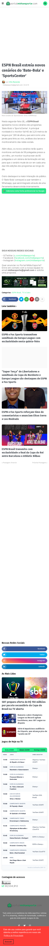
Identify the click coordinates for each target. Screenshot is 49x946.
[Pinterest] (31, 299)
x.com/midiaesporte (24, 255)
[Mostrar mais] (42, 299)
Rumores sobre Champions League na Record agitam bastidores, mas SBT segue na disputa (31, 719)
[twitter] (24, 925)
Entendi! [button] (8, 942)
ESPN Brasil (16, 292)
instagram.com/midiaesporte (29, 260)
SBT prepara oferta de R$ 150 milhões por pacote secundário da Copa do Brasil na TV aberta (24, 705)
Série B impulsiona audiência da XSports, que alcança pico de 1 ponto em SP (32, 731)
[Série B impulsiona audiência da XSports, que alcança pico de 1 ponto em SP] (9, 732)
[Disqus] (24, 493)
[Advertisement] (24, 35)
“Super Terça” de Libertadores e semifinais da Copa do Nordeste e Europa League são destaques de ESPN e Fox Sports (24, 377)
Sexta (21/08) (9, 750)
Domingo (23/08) (39, 750)
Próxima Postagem (39, 463)
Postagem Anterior (10, 463)
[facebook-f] (19, 925)
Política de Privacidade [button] (13, 936)
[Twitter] (21, 299)
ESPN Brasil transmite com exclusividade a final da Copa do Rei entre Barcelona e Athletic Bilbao (23, 453)
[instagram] (30, 925)
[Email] (37, 299)
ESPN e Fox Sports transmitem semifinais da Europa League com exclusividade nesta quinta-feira (21, 338)
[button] (2, 3)
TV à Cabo (26, 292)
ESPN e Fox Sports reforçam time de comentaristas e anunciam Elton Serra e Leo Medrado (24, 415)
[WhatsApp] (26, 299)
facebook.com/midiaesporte (29, 258)
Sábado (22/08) (24, 750)
